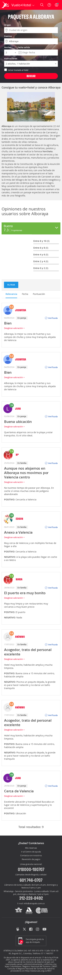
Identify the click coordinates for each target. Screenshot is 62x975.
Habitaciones (10, 58)
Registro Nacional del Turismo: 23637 (39, 966)
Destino (8, 36)
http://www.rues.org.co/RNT (38, 970)
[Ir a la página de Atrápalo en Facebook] (31, 929)
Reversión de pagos (31, 859)
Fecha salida (24, 47)
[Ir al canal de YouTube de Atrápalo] (44, 929)
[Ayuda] (49, 5)
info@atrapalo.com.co (34, 903)
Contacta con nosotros (31, 855)
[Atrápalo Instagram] (38, 929)
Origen (7, 25)
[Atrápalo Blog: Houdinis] (18, 929)
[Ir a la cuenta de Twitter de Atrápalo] (24, 929)
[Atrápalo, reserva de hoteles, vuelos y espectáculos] (5, 5)
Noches (7, 47)
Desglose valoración (13, 328)
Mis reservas (31, 848)
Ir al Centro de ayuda (31, 852)
